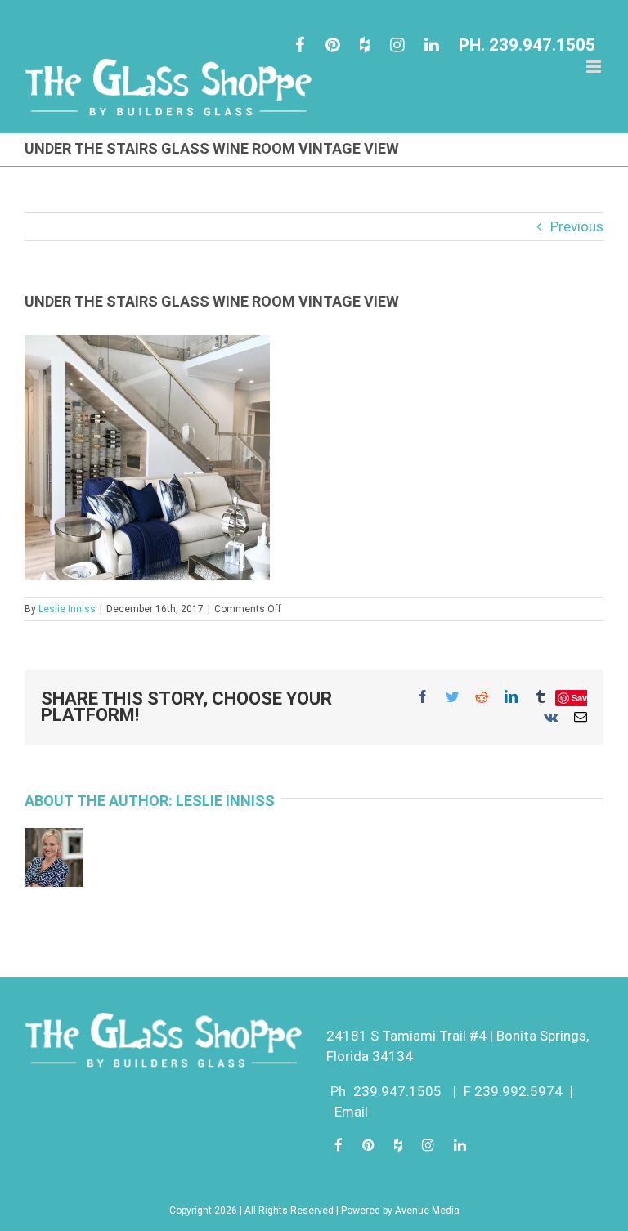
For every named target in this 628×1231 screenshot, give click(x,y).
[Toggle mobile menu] (594, 66)
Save (582, 698)
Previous (576, 226)
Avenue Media (427, 1210)
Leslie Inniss (67, 609)
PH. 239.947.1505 (527, 45)
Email (351, 1111)
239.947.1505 (397, 1091)
